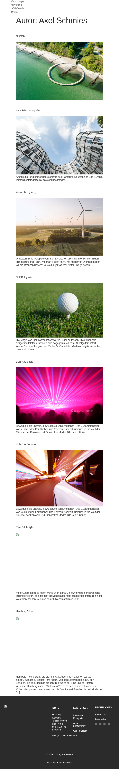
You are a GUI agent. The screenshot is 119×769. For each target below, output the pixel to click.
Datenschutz (101, 719)
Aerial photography (26, 192)
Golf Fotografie (24, 277)
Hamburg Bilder (24, 611)
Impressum (100, 714)
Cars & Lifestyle (24, 527)
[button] (68, 10)
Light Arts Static (24, 361)
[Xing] (104, 724)
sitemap (20, 36)
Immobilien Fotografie (28, 110)
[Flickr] (109, 724)
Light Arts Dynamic (26, 444)
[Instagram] (96, 724)
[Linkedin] (100, 724)
